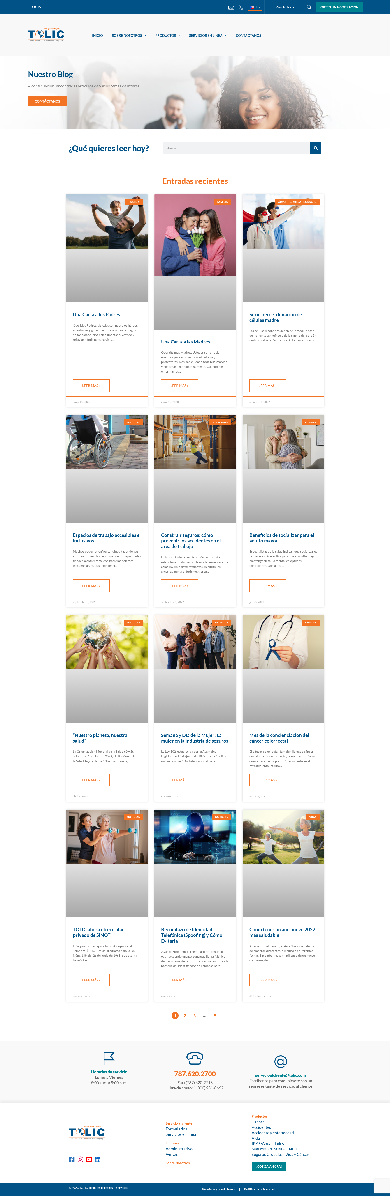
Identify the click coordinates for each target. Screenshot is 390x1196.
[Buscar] (315, 148)
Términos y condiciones (218, 1189)
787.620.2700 (195, 1074)
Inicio (97, 35)
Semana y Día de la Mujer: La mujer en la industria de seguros (194, 737)
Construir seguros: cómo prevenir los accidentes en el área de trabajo (191, 540)
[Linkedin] (97, 1159)
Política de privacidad (259, 1189)
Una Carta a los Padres (96, 314)
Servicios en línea (206, 35)
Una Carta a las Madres (185, 341)
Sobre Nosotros (127, 35)
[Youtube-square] (89, 1159)
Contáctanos (248, 35)
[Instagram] (80, 1159)
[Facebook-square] (72, 1159)
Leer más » (91, 386)
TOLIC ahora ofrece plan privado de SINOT (99, 932)
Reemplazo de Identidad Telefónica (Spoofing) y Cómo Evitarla (191, 934)
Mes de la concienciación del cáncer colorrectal (279, 737)
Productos (165, 35)
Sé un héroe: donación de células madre (275, 317)
